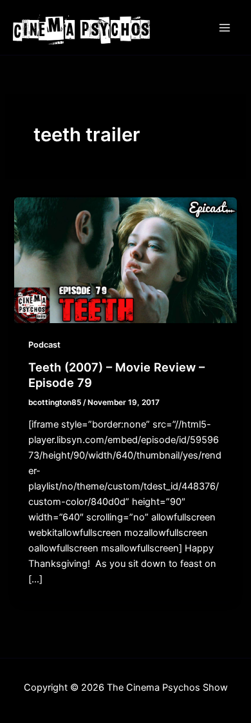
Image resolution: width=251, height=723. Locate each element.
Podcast (44, 345)
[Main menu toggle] (224, 27)
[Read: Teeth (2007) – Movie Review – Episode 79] (125, 259)
